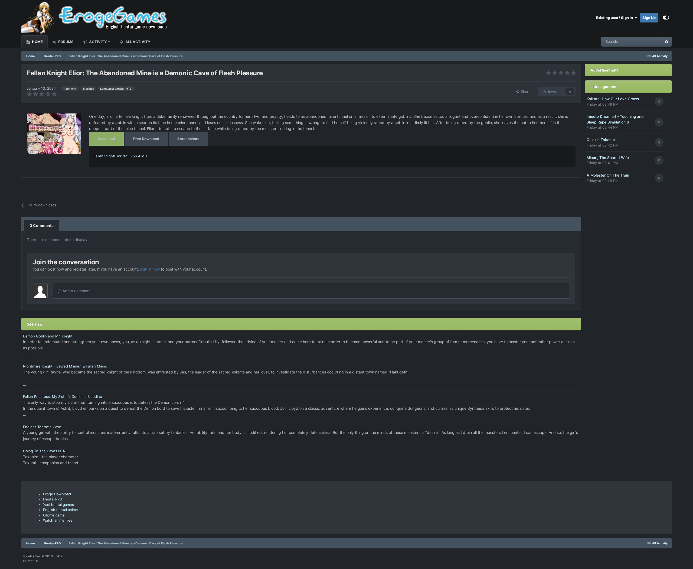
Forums (65, 42)
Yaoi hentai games (58, 504)
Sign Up (649, 17)
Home (37, 42)
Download (106, 138)
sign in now (150, 269)
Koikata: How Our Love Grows (613, 99)
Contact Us (29, 561)
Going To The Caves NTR (44, 451)
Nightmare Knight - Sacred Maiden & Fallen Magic (65, 366)
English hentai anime (60, 510)
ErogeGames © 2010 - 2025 (42, 556)
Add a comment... (77, 290)
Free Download (146, 138)
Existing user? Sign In (615, 17)
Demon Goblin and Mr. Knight (48, 336)
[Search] (667, 42)
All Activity (137, 42)
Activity (97, 42)
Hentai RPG (52, 499)
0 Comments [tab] (42, 225)
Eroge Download (57, 494)
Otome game (54, 515)
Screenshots (188, 138)
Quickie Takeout (601, 140)
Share (525, 91)
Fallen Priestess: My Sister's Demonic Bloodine (62, 396)
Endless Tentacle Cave (42, 427)
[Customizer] (666, 17)
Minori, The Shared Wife (608, 157)
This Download (643, 42)
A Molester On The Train (608, 175)
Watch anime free (58, 520)
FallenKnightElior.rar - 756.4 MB (120, 156)
